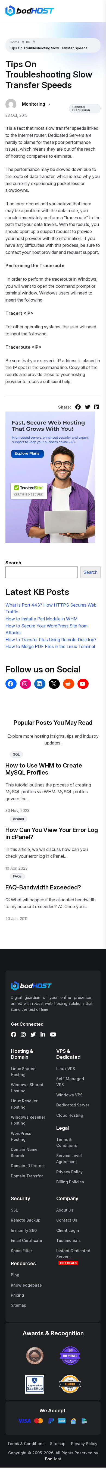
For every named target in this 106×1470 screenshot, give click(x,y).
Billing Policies (70, 1182)
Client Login (67, 1230)
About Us (64, 1210)
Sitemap (18, 1305)
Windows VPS (69, 1095)
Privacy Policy (69, 1172)
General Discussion (81, 108)
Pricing (17, 1295)
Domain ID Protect (28, 1165)
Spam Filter (21, 1250)
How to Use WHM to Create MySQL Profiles (43, 769)
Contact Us (66, 1220)
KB (28, 42)
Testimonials (68, 1240)
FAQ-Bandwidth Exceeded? (43, 887)
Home (15, 42)
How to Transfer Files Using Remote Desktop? (50, 639)
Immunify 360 (24, 1230)
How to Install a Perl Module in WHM (41, 618)
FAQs (17, 876)
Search (90, 572)
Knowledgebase (26, 1285)
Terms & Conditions (26, 1443)
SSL (14, 1210)
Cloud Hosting (69, 1115)
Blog (15, 1275)
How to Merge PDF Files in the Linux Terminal (50, 646)
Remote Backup (25, 1220)
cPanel (18, 819)
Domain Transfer (27, 1176)
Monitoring (33, 104)
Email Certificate (26, 1240)
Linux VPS (65, 1068)
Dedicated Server (72, 1105)
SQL (16, 754)
